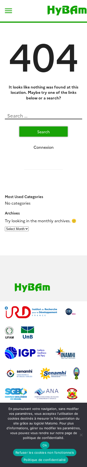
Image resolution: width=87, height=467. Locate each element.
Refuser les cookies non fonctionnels (44, 452)
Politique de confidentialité (45, 460)
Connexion (44, 147)
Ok (45, 445)
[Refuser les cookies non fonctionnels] (81, 434)
